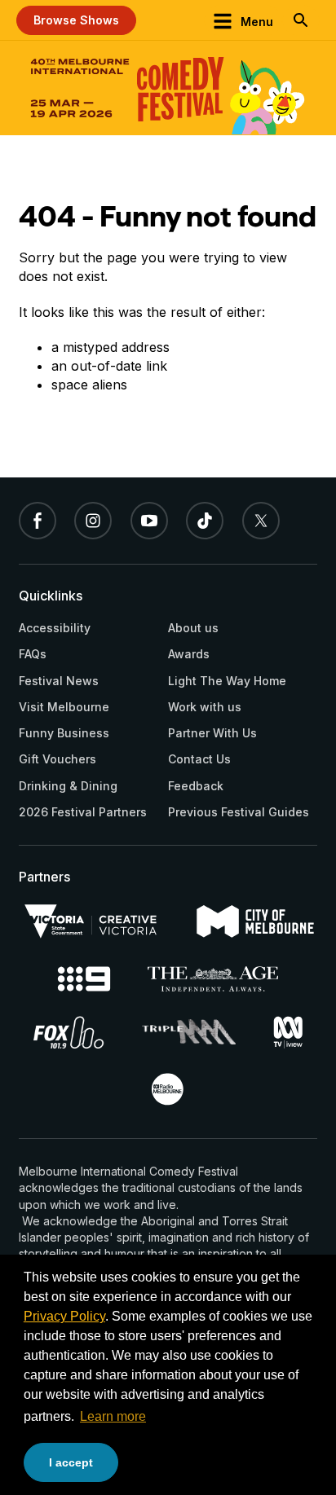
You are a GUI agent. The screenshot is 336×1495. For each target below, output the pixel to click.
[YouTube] (149, 520)
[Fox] (69, 1032)
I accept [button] (71, 1462)
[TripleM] (188, 1031)
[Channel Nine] (84, 979)
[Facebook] (37, 520)
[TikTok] (204, 520)
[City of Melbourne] (256, 921)
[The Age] (213, 979)
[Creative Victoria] (90, 921)
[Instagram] (93, 520)
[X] (261, 520)
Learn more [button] (113, 1416)
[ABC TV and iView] (287, 1032)
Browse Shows (76, 20)
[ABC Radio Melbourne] (167, 1089)
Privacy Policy (64, 1316)
